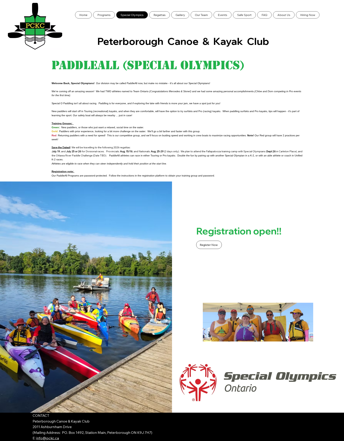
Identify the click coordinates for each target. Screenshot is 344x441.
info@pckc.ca (47, 438)
